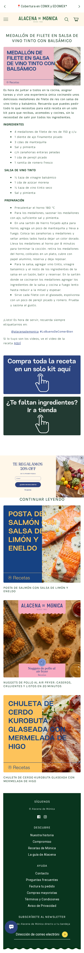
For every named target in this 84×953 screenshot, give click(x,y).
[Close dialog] (81, 458)
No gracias (28, 490)
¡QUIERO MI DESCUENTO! (28, 484)
